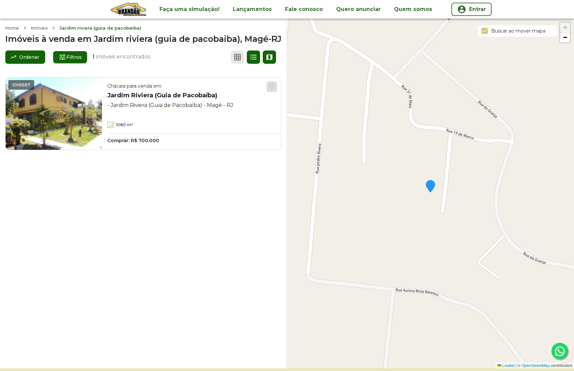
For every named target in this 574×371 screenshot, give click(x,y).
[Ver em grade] (237, 57)
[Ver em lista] (253, 57)
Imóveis (39, 28)
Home (12, 28)
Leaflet (508, 365)
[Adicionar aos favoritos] (271, 86)
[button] (430, 186)
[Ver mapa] (269, 57)
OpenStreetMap (536, 365)
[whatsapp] (559, 351)
